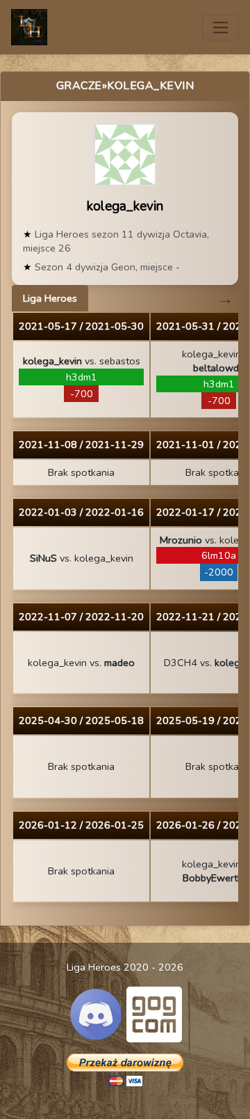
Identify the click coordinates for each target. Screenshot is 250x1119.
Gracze (79, 85)
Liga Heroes (50, 298)
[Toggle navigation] (220, 27)
